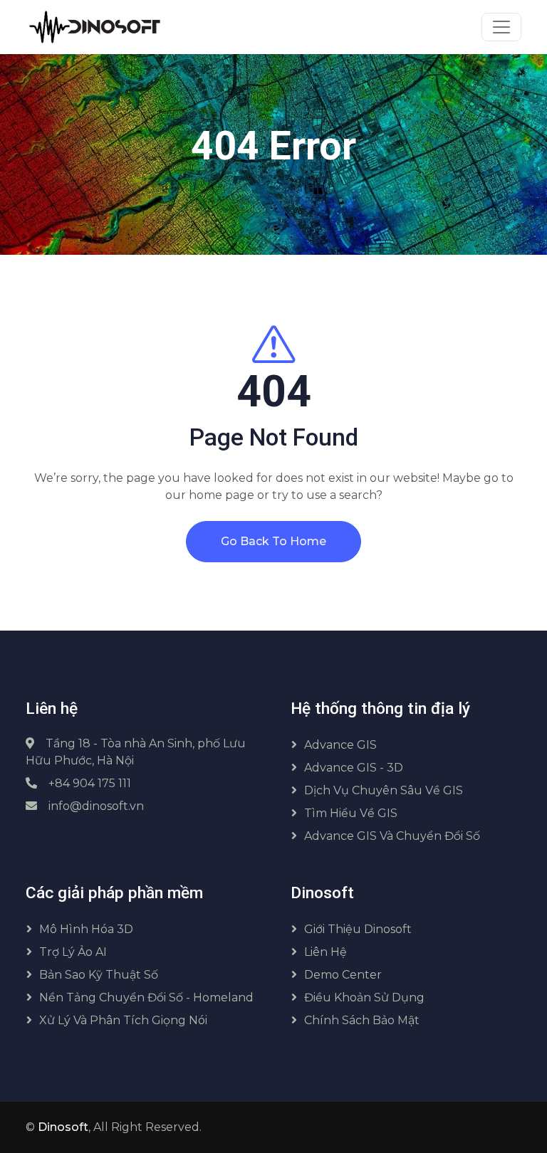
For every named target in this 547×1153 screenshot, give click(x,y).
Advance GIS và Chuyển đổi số (392, 836)
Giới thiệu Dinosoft (358, 929)
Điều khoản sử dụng (364, 997)
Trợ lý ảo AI (73, 952)
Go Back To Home (273, 541)
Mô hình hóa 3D (86, 929)
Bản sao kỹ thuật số (98, 974)
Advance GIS (340, 745)
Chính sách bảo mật (362, 1020)
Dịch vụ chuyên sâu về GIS (383, 790)
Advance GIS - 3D (353, 767)
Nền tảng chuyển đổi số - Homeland (146, 997)
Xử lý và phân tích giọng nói (123, 1020)
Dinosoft (63, 1127)
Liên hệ (325, 952)
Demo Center (343, 974)
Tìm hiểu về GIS (350, 813)
